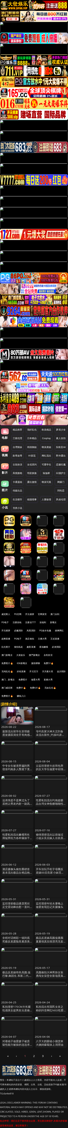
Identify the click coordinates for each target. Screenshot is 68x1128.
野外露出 (61, 455)
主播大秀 (42, 638)
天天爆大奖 (47, 671)
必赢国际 (18, 630)
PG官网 (18, 614)
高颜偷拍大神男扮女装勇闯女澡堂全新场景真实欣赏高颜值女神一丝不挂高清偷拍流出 (49, 977)
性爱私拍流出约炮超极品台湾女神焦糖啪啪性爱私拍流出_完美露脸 (49, 803)
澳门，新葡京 (8, 679)
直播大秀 (48, 679)
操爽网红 (59, 630)
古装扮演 (17, 464)
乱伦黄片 (5, 646)
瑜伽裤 (46, 473)
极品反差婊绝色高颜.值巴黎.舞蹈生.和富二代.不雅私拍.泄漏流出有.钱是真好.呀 (17, 977)
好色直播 (21, 671)
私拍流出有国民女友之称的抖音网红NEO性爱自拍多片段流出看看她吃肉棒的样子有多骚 (50, 1012)
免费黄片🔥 (7, 695)
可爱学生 (46, 464)
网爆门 (60, 482)
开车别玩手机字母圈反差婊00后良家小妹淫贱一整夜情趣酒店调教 (50, 872)
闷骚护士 (61, 473)
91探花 (32, 455)
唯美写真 (46, 482)
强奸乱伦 (32, 429)
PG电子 (5, 622)
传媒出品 (17, 490)
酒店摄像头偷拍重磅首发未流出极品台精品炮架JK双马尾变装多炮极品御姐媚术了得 (17, 874)
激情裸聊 (35, 663)
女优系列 (32, 464)
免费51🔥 (48, 663)
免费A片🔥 (35, 687)
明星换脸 (32, 473)
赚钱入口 (21, 695)
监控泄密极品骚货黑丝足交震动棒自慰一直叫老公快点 (16, 907)
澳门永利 (54, 614)
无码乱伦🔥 (7, 671)
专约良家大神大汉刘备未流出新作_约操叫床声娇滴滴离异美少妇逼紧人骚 (50, 736)
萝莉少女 (61, 429)
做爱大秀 (35, 679)
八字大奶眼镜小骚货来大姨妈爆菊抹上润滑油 (49, 1042)
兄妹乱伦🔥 (50, 687)
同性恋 (60, 490)
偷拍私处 (18, 646)
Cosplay (46, 438)
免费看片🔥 (7, 663)
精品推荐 (17, 429)
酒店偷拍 (29, 638)
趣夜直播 (31, 646)
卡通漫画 (17, 482)
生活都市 (17, 499)
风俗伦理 (61, 499)
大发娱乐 (20, 655)
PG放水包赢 (45, 630)
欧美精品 (46, 429)
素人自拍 (61, 438)
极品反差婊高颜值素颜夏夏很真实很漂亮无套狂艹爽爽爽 (49, 941)
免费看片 (22, 679)
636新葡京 (22, 663)
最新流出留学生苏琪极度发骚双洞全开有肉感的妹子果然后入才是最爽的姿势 (16, 736)
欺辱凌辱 (17, 455)
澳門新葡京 (34, 655)
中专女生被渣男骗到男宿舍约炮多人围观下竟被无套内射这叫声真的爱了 (16, 771)
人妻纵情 (46, 499)
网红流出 (46, 455)
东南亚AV (61, 447)
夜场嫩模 (43, 646)
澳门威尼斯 (7, 687)
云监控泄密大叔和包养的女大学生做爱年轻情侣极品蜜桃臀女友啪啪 (49, 769)
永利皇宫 (48, 655)
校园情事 (32, 499)
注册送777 (30, 622)
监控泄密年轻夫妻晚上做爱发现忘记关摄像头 (49, 905)
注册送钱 (17, 622)
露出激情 (32, 482)
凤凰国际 (31, 630)
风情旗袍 (17, 473)
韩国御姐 (32, 447)
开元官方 (33, 671)
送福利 (43, 622)
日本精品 (32, 438)
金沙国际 (61, 671)
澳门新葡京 (7, 655)
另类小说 (17, 508)
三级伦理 (17, 438)
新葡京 (53, 622)
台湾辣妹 (17, 447)
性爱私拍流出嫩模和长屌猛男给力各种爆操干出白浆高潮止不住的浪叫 (16, 840)
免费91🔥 (21, 687)
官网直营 (42, 614)
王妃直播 (54, 638)
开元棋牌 (29, 614)
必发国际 (56, 646)
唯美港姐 (46, 447)
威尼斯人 (5, 614)
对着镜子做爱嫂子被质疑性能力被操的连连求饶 (16, 1044)
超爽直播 (5, 638)
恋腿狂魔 (61, 464)
